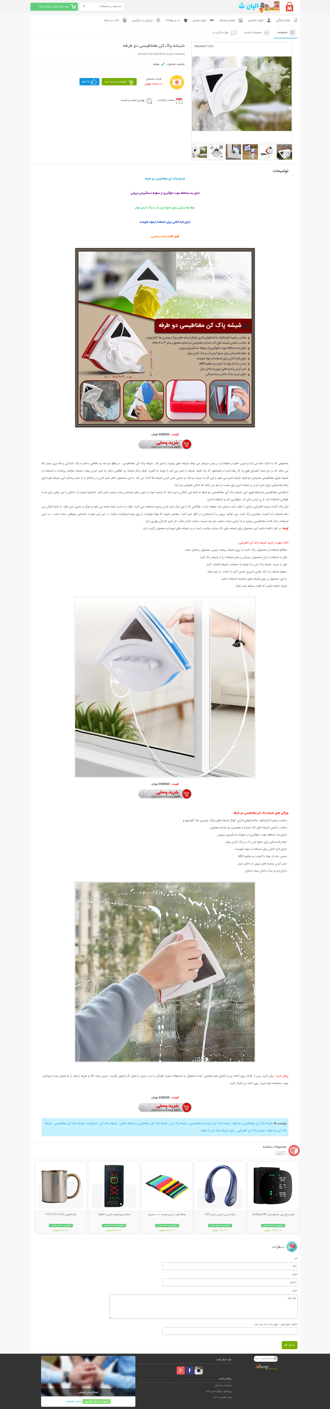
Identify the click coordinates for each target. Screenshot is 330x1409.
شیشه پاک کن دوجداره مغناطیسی (209, 1123)
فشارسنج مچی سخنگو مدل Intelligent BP (273, 1214)
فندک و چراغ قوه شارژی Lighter (114, 1214)
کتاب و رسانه (111, 20)
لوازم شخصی (255, 20)
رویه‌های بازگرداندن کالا (219, 1391)
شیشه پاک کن (178, 1123)
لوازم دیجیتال (227, 20)
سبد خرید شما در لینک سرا (54, 6)
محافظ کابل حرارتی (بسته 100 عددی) (167, 1214)
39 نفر (85, 81)
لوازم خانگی (283, 20)
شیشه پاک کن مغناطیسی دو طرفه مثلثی (143, 1123)
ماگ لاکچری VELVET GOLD (61, 1214)
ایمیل (294, 1274)
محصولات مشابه (253, 32)
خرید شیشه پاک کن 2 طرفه (218, 1130)
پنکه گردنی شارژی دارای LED (220, 1214)
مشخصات (282, 32)
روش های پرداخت (222, 1397)
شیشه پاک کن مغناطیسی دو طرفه (252, 1123)
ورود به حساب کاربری (96, 1401)
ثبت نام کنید (72, 1401)
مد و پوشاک (172, 20)
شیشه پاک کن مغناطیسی (68, 1123)
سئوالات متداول (223, 1385)
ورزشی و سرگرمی (142, 20)
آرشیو (281, 1153)
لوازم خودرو (199, 20)
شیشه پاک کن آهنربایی (250, 1130)
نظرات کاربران (221, 32)
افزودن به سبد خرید (115, 81)
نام (296, 1258)
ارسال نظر (289, 1345)
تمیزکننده (91, 1123)
